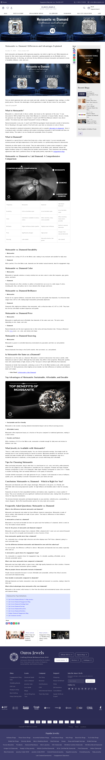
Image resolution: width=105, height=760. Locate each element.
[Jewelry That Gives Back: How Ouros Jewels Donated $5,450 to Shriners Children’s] (82, 101)
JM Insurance (57, 687)
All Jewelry (53, 13)
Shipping (56, 677)
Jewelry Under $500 (38, 752)
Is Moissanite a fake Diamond (27, 372)
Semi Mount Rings (57, 737)
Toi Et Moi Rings (93, 737)
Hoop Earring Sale (15, 696)
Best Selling (14, 693)
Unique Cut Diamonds (11, 748)
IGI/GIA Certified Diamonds (45, 748)
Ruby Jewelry (96, 752)
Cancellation (57, 690)
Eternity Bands (26, 741)
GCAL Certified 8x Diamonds (66, 748)
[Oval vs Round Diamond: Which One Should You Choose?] (82, 107)
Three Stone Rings (24, 737)
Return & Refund (58, 680)
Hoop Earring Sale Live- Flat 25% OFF (50, 2)
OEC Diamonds (57, 745)
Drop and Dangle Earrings (76, 741)
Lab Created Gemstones (44, 755)
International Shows (45, 690)
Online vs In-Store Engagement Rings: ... (92, 122)
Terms (77, 727)
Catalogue (87, 660)
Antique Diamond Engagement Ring (18, 613)
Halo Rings (69, 737)
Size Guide (27, 687)
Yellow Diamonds (95, 748)
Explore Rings (81, 654)
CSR (40, 687)
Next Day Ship (18, 13)
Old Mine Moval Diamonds (93, 745)
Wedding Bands (15, 683)
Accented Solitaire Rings (41, 737)
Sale (5, 13)
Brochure (74, 660)
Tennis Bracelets (8, 745)
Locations (83, 727)
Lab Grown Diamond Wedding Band (18, 604)
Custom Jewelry (60, 660)
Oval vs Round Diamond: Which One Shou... (92, 108)
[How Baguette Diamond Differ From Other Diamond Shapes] (82, 94)
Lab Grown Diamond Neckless (17, 611)
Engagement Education (61, 755)
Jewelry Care (28, 684)
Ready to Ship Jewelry (27, 748)
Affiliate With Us (65, 654)
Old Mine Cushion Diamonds (73, 745)
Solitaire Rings (11, 737)
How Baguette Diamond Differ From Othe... (92, 95)
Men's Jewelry (45, 745)
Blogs (26, 690)
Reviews (41, 680)
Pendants (19, 745)
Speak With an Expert (58, 695)
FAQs (55, 684)
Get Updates (90, 681)
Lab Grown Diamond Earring (16, 606)
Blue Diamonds (9, 752)
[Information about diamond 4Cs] (12, 331)
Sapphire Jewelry (71, 752)
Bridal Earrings (92, 741)
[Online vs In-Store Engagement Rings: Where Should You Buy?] (82, 121)
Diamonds (67, 13)
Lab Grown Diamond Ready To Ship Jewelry (20, 599)
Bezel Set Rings (80, 737)
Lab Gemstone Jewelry (14, 615)
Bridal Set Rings (13, 741)
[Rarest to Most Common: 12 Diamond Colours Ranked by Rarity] (82, 115)
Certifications (43, 684)
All (80, 133)
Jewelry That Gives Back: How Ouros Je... (92, 101)
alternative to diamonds (56, 128)
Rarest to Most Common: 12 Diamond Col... (92, 115)
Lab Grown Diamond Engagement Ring (19, 601)
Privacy (71, 727)
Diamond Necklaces (31, 745)
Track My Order (44, 694)
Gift (99, 13)
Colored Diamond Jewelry (55, 752)
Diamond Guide (29, 677)
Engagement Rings (36, 13)
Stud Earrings (54, 741)
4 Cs (11, 331)
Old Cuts (12, 686)
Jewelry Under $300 (22, 752)
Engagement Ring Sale (15, 678)
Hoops (63, 741)
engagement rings (59, 151)
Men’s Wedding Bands (40, 741)
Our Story (42, 677)
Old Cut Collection (84, 13)
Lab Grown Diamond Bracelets (17, 608)
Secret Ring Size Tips (29, 695)
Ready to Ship (14, 689)
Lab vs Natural (29, 680)
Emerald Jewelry (84, 752)
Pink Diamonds (83, 748)
